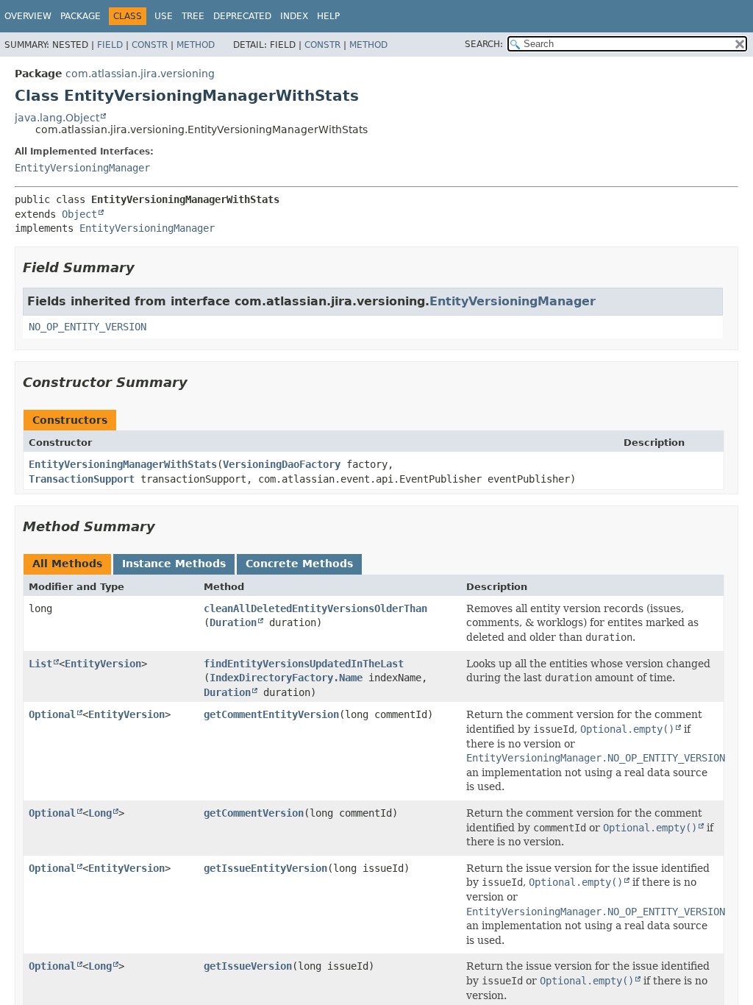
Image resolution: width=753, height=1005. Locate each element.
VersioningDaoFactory (281, 464)
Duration (233, 622)
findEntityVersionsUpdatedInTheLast (304, 664)
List (40, 664)
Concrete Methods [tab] (299, 563)
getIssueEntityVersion (265, 868)
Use (163, 16)
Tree (193, 16)
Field (110, 45)
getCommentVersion (254, 813)
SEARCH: (484, 44)
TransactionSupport (82, 479)
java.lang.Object (57, 118)
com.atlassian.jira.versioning (140, 73)
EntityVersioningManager (82, 168)
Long (100, 813)
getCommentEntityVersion (271, 714)
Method (195, 45)
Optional (52, 714)
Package (80, 16)
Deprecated (242, 16)
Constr (150, 45)
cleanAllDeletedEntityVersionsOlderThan (315, 608)
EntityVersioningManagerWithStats (123, 464)
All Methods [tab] (67, 563)
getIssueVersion (248, 966)
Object (79, 214)
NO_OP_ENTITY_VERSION (87, 327)
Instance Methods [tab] (174, 563)
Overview (27, 16)
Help (328, 16)
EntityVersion (103, 664)
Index (294, 16)
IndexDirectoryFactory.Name (286, 677)
